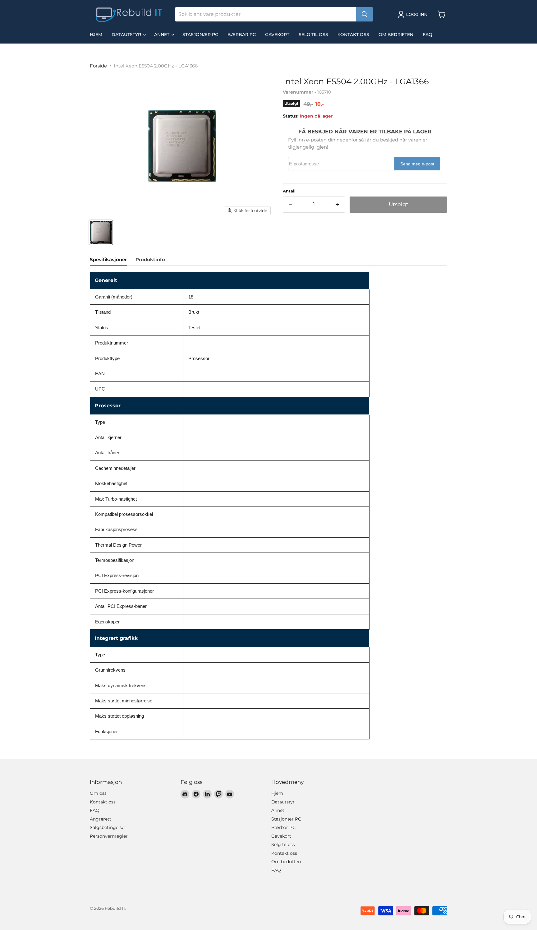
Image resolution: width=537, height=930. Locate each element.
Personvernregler (109, 836)
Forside (98, 65)
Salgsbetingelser (108, 827)
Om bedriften (396, 34)
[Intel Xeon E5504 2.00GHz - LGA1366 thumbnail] (100, 232)
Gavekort (277, 34)
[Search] (364, 14)
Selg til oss (313, 34)
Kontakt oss (353, 34)
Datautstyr (127, 34)
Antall (289, 191)
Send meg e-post (417, 164)
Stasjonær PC (200, 34)
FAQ (427, 34)
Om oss (98, 793)
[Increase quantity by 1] (337, 204)
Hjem (96, 34)
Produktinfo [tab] (150, 259)
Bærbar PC (241, 34)
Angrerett (100, 819)
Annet (162, 34)
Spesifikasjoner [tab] (108, 259)
